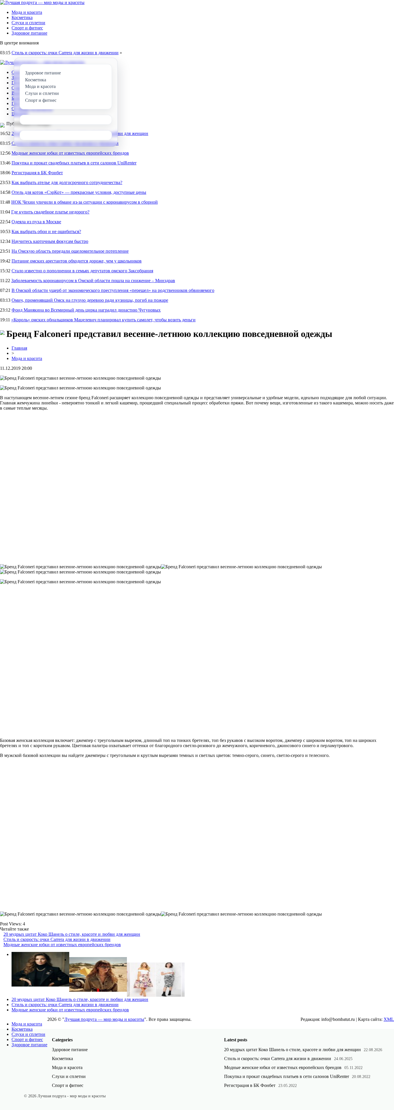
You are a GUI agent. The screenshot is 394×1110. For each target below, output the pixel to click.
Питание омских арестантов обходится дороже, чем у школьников (77, 260)
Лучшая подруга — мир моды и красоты (104, 1019)
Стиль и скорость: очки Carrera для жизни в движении (65, 52)
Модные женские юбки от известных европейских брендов (70, 153)
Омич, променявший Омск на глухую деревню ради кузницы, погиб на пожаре (90, 300)
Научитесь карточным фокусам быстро (50, 241)
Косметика (22, 17)
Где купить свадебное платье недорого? (50, 211)
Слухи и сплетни (28, 22)
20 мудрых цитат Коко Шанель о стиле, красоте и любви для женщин (71, 934)
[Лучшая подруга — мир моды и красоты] (42, 2)
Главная (19, 348)
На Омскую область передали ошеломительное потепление (70, 251)
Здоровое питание (29, 33)
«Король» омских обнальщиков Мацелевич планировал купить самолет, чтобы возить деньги (103, 319)
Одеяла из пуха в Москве (36, 221)
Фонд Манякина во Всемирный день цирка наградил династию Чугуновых (86, 310)
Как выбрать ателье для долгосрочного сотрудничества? (67, 182)
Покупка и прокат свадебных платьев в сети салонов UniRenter (74, 162)
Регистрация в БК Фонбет (37, 172)
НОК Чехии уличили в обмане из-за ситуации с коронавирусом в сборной (84, 202)
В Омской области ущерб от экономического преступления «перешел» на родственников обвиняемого (113, 290)
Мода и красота (27, 12)
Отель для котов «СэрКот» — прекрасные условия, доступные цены (79, 192)
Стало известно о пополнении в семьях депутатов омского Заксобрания (82, 270)
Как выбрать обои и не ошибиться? (46, 231)
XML (389, 1019)
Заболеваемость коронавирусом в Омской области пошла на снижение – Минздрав (93, 280)
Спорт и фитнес (27, 27)
